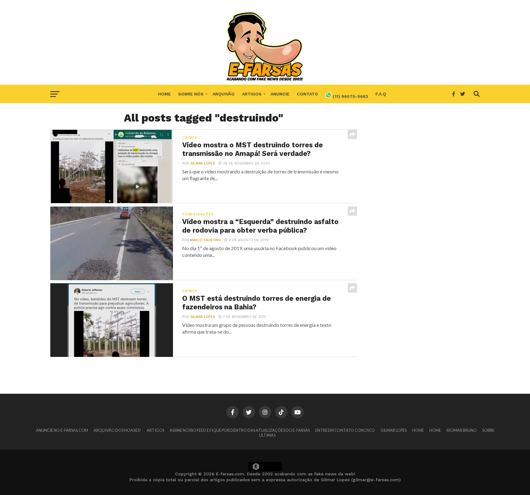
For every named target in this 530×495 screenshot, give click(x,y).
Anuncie (280, 93)
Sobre (488, 430)
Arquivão (224, 93)
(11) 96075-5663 (350, 96)
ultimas (267, 435)
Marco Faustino (205, 240)
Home (164, 93)
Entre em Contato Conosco (345, 430)
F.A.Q (380, 93)
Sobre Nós (191, 93)
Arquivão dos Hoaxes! (117, 430)
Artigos (252, 93)
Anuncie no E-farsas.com (62, 430)
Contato (307, 93)
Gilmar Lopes (202, 163)
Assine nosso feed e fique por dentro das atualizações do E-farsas (240, 430)
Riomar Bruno (462, 430)
